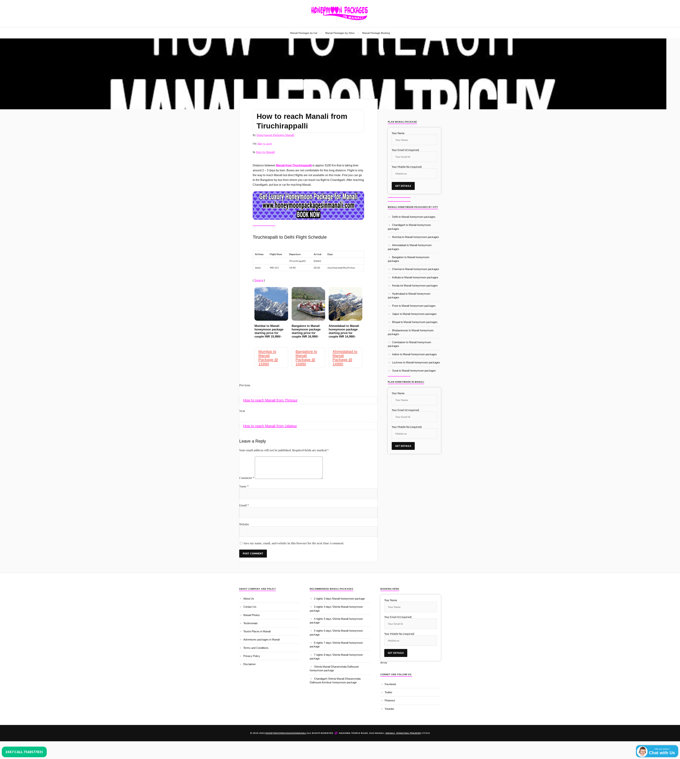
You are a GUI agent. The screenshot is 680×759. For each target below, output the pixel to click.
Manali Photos (251, 615)
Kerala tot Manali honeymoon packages (415, 285)
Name (244, 486)
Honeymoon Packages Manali (275, 135)
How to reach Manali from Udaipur (270, 426)
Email (244, 505)
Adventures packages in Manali (261, 639)
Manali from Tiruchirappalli (294, 165)
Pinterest (390, 700)
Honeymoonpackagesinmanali (286, 733)
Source (258, 280)
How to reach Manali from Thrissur (270, 400)
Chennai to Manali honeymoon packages (415, 269)
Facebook (390, 684)
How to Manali (265, 152)
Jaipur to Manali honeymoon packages (414, 313)
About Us (248, 598)
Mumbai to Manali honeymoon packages (415, 236)
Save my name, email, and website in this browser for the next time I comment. (293, 543)
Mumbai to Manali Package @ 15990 (268, 357)
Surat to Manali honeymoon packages (414, 370)
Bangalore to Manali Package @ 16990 (306, 357)
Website (244, 524)
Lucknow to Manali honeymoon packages (416, 362)
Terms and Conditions (255, 647)
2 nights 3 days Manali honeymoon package (339, 598)
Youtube (389, 708)
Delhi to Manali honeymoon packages (413, 216)
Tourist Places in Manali (257, 631)
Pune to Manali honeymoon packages (414, 305)
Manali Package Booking (376, 33)
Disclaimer (249, 664)
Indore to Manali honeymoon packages (414, 354)
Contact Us (249, 606)
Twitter (388, 692)
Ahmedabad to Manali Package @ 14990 (345, 357)
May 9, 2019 (264, 143)
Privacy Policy (251, 655)
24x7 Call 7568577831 (24, 752)
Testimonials (250, 623)
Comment (246, 478)
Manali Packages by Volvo (340, 33)
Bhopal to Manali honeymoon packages (415, 322)
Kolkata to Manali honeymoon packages (415, 277)
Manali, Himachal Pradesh (403, 733)
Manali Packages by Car (304, 33)
